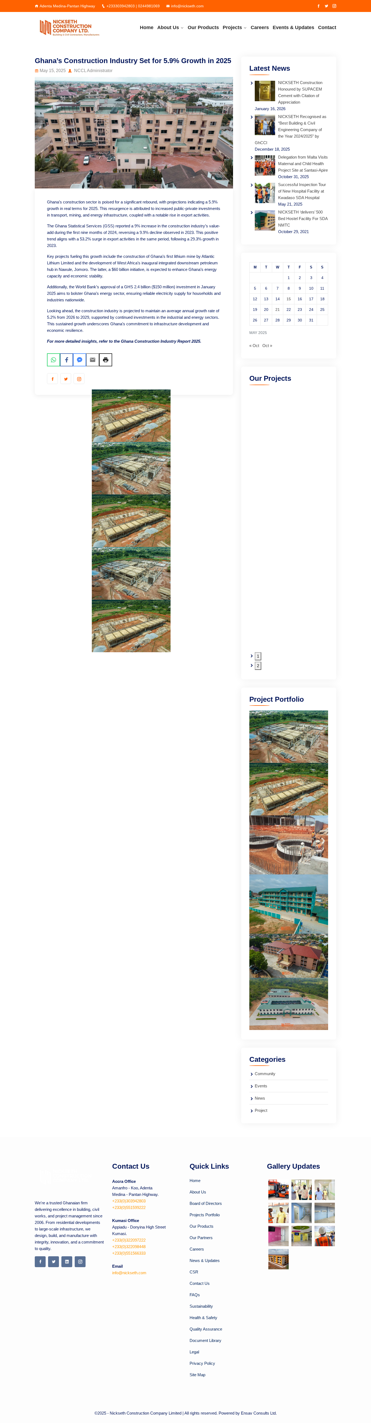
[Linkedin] (66, 1261)
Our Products (203, 27)
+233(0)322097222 (129, 1240)
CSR (194, 1272)
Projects (232, 27)
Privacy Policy (202, 1363)
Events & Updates (293, 27)
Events (261, 1086)
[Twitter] (326, 6)
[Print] (105, 359)
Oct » (267, 345)
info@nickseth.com (187, 6)
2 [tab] (258, 665)
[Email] (92, 359)
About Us (168, 27)
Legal (194, 1352)
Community (265, 1073)
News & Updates (205, 1260)
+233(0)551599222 (129, 1207)
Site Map (197, 1374)
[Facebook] (318, 6)
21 (277, 309)
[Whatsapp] (53, 359)
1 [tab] (258, 656)
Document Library (205, 1340)
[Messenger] (79, 359)
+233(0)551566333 (129, 1253)
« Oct (254, 345)
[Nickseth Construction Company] (69, 27)
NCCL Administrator (92, 70)
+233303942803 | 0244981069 (133, 6)
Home (146, 27)
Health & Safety (203, 1317)
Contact (327, 27)
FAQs (195, 1294)
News (260, 1098)
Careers (260, 27)
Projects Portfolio (205, 1214)
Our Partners (201, 1237)
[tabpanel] (64, 520)
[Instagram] (334, 6)
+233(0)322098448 (129, 1246)
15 (289, 299)
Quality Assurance (206, 1329)
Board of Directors (206, 1203)
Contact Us (200, 1283)
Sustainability (201, 1306)
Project (261, 1110)
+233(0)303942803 (129, 1201)
